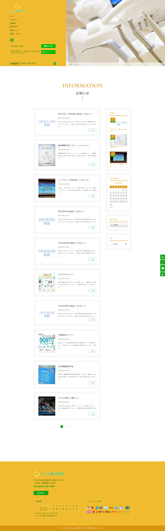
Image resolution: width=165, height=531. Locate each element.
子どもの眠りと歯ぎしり (68, 398)
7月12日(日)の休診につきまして (71, 306)
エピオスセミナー (65, 274)
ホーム (12, 16)
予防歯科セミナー (65, 335)
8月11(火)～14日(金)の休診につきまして (75, 114)
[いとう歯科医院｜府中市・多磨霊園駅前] (17, 14)
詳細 (93, 130)
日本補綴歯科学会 (65, 366)
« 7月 (111, 207)
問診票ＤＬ (162, 274)
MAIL (41, 493)
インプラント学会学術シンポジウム (73, 180)
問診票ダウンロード (48, 52)
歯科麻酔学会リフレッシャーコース (73, 145)
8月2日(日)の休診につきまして (71, 211)
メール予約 (162, 262)
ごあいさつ (14, 20)
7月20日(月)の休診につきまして (72, 243)
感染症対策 (14, 27)
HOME (70, 64)
